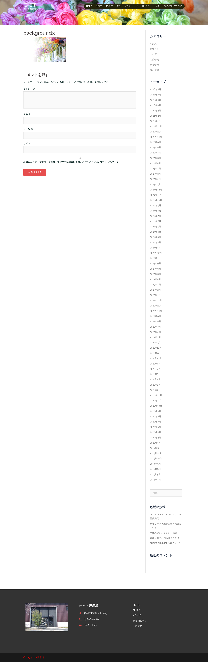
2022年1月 (155, 342)
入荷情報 (154, 59)
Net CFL (146, 6)
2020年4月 (155, 432)
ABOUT (109, 6)
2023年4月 (155, 284)
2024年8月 (155, 210)
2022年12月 (156, 300)
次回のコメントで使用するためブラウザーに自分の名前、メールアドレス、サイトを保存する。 (72, 161)
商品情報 (154, 65)
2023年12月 (156, 253)
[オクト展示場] (29, 6)
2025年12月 (156, 126)
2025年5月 (155, 163)
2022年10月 (156, 311)
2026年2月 (155, 115)
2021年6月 (155, 374)
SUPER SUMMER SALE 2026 (165, 543)
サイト (26, 143)
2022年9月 (155, 316)
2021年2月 (155, 384)
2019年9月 (155, 463)
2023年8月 (155, 268)
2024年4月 (155, 231)
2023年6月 (155, 274)
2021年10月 (156, 358)
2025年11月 (156, 131)
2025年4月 (155, 168)
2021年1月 (155, 390)
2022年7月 (155, 326)
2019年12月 (156, 448)
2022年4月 (155, 332)
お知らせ (154, 49)
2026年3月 (155, 110)
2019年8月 (155, 469)
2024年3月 (155, 237)
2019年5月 (155, 474)
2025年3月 (155, 173)
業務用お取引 (140, 620)
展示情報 (154, 70)
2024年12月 (156, 189)
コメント (29, 89)
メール (28, 129)
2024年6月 (155, 221)
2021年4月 (155, 379)
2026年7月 (155, 94)
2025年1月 (155, 184)
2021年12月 (156, 347)
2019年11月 (155, 453)
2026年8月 (155, 89)
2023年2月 (155, 289)
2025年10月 (156, 137)
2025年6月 (155, 158)
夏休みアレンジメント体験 (163, 533)
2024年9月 (155, 205)
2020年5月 (155, 427)
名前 (27, 114)
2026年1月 (155, 121)
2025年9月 (155, 142)
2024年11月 (156, 195)
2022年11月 (156, 305)
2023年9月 (155, 263)
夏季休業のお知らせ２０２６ (164, 538)
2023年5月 (155, 279)
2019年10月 (156, 458)
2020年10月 (156, 405)
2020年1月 (155, 442)
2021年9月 (155, 363)
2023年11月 (156, 258)
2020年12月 (156, 395)
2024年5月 (155, 226)
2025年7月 (155, 152)
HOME (89, 6)
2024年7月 (155, 216)
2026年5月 (155, 105)
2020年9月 (155, 411)
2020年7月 (155, 421)
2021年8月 (155, 369)
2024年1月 (155, 247)
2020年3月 (155, 437)
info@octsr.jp (90, 625)
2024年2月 (155, 242)
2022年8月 (155, 321)
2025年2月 (155, 179)
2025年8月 (155, 147)
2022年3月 (155, 337)
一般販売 (137, 626)
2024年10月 (156, 200)
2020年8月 (155, 416)
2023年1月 (155, 295)
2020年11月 (156, 400)
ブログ (153, 54)
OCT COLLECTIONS (173, 6)
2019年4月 (155, 479)
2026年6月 (155, 100)
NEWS (99, 6)
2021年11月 (155, 353)
